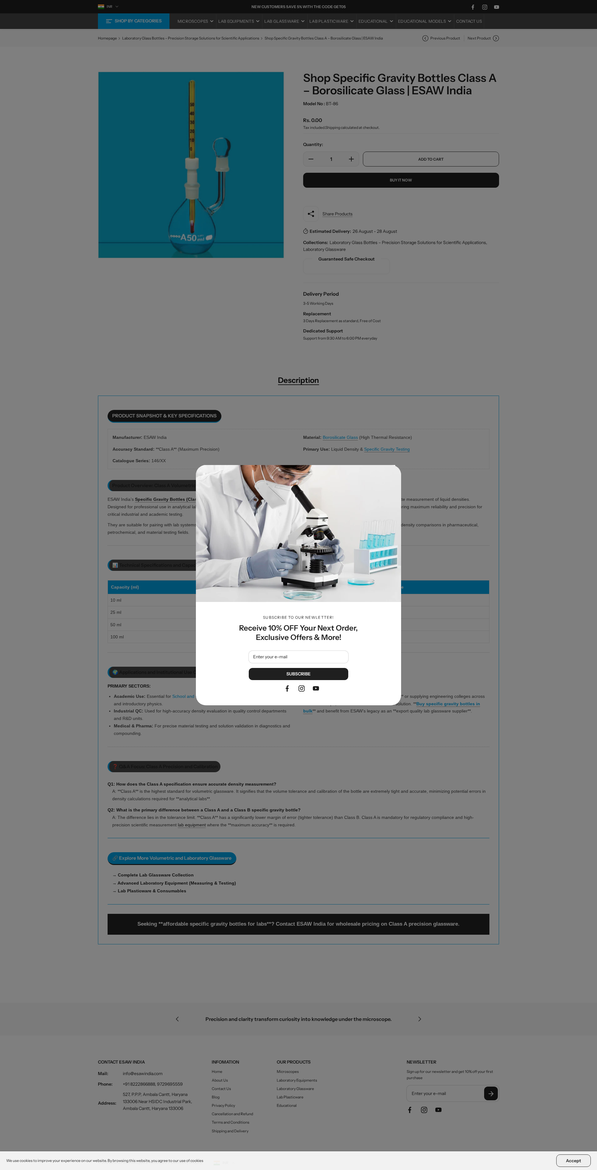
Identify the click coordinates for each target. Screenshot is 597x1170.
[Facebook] (287, 688)
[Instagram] (301, 688)
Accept (573, 1160)
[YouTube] (316, 688)
